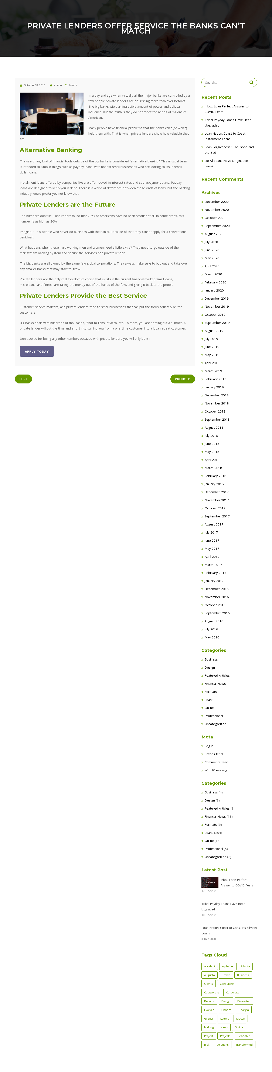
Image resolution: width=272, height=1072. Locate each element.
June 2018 (212, 443)
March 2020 (213, 274)
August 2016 (214, 621)
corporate (232, 992)
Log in (209, 746)
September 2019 (217, 322)
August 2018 (214, 427)
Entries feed (214, 754)
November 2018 (217, 403)
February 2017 (215, 573)
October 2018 (215, 411)
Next (23, 379)
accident (209, 966)
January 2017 (214, 581)
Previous (183, 379)
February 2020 (215, 282)
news (224, 1027)
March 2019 (213, 371)
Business (211, 659)
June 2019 (212, 347)
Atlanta (245, 966)
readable (244, 1036)
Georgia (243, 1010)
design (225, 1001)
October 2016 (215, 605)
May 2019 (212, 355)
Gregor (208, 1018)
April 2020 (212, 266)
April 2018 (212, 460)
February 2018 (215, 476)
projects (225, 1036)
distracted (244, 1001)
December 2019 (217, 298)
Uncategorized (215, 724)
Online (209, 708)
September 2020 (217, 226)
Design (210, 667)
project (208, 1036)
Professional (214, 716)
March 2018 (213, 468)
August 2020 (214, 234)
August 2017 (214, 524)
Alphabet (228, 966)
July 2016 (211, 629)
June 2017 (212, 540)
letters (224, 1018)
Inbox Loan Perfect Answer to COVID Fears (237, 882)
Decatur (209, 1001)
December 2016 (217, 589)
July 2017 (211, 532)
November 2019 (217, 306)
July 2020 (211, 242)
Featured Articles (217, 675)
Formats (211, 691)
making (209, 1027)
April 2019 (212, 363)
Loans (73, 85)
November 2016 (217, 597)
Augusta (209, 975)
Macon (240, 1018)
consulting (227, 984)
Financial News (215, 683)
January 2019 (214, 387)
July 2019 (211, 339)
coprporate (211, 992)
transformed (244, 1045)
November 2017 (217, 500)
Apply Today (37, 351)
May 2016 (212, 637)
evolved (209, 1010)
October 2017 (215, 508)
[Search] (251, 82)
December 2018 (217, 395)
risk (207, 1045)
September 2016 (217, 613)
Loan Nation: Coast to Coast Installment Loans (229, 930)
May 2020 (212, 258)
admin (57, 85)
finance (226, 1010)
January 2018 (214, 484)
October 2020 (215, 218)
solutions (223, 1045)
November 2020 (217, 209)
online (239, 1027)
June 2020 (212, 250)
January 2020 (214, 290)
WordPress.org (216, 770)
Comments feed (216, 762)
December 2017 (217, 492)
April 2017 (212, 556)
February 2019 (215, 379)
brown (226, 975)
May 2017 (212, 548)
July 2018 (211, 435)
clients (208, 984)
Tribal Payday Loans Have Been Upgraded (223, 906)
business (243, 975)
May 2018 (212, 451)
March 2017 (213, 564)
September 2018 (217, 419)
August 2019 (214, 330)
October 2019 (215, 314)
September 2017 (217, 516)
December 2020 (217, 201)
